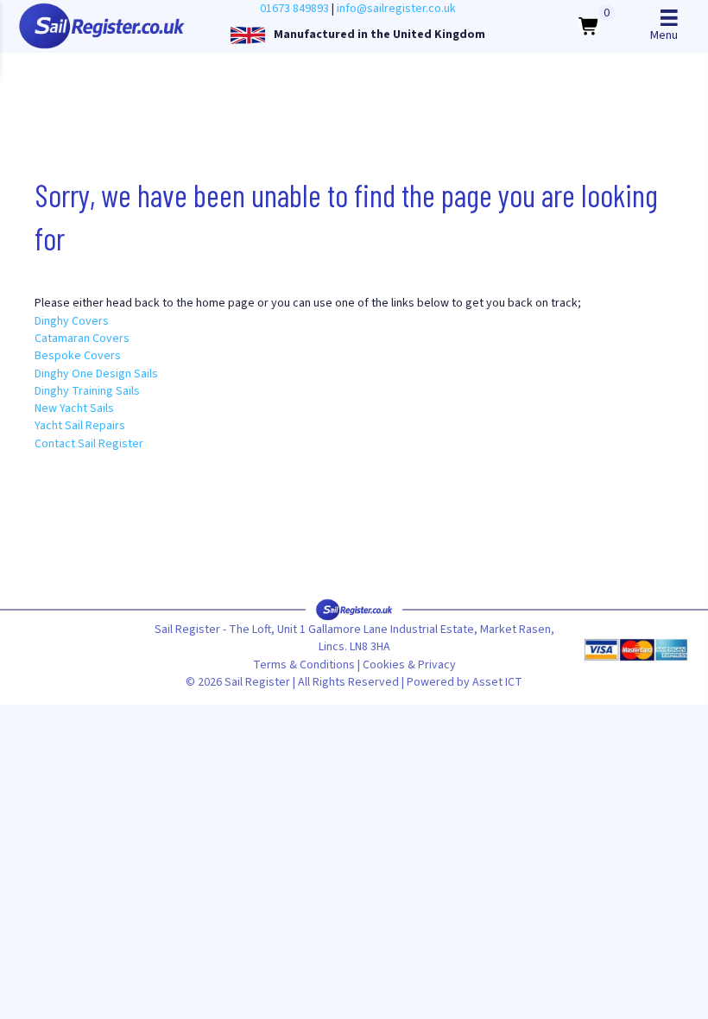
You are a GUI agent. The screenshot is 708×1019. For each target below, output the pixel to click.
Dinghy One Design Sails (96, 374)
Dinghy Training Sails (87, 391)
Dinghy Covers (72, 321)
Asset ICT (497, 682)
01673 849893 (294, 8)
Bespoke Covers (78, 355)
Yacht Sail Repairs (80, 425)
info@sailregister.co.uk (396, 8)
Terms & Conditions (304, 665)
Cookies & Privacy (409, 665)
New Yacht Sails (74, 408)
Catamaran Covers (82, 338)
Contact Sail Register (89, 444)
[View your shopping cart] (589, 26)
